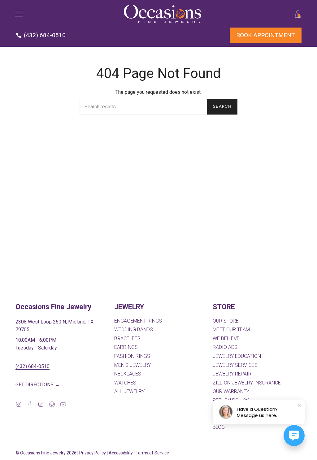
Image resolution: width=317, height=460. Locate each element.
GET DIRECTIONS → (37, 385)
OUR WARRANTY (231, 391)
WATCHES (125, 383)
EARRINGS (126, 347)
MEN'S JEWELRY (132, 365)
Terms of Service (152, 452)
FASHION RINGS (132, 356)
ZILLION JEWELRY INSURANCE (247, 383)
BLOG (219, 427)
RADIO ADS (225, 347)
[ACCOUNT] (298, 14)
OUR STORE (226, 321)
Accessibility (121, 452)
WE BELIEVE (226, 338)
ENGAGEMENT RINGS (138, 321)
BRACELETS (127, 338)
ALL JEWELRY (129, 391)
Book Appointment (265, 35)
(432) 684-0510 (32, 366)
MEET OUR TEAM (231, 329)
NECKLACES (127, 374)
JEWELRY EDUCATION (237, 356)
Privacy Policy (92, 452)
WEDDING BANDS (133, 329)
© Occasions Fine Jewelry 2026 (45, 452)
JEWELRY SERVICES (235, 365)
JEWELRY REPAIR (232, 374)
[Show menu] (18, 14)
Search (222, 106)
